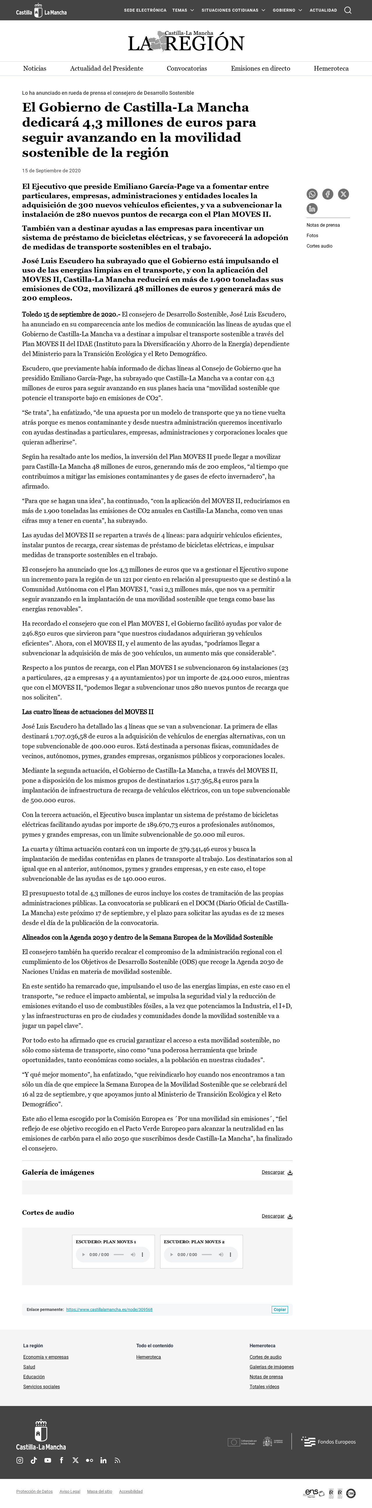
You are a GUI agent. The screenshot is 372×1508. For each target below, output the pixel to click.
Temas (179, 10)
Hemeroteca (331, 68)
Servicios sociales (41, 1386)
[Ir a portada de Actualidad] (186, 43)
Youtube (48, 1460)
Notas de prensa (323, 225)
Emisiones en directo (260, 68)
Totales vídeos (264, 1386)
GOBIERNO (284, 10)
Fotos (312, 235)
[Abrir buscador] (348, 10)
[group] (113, 1252)
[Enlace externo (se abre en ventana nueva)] (329, 1493)
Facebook (62, 1460)
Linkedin (103, 1460)
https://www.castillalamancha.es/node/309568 (109, 1309)
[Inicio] (95, 1434)
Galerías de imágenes (272, 1367)
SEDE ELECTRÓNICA (145, 10)
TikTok (34, 1460)
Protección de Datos (34, 1491)
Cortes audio (319, 246)
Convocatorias (187, 68)
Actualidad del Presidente (106, 68)
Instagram (20, 1460)
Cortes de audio (266, 1357)
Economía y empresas (46, 1357)
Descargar (273, 1172)
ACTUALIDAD (323, 10)
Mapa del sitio (99, 1491)
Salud (29, 1367)
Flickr (89, 1460)
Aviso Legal (70, 1491)
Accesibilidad (131, 1491)
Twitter (76, 1460)
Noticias (34, 68)
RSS (117, 1460)
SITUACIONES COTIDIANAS (230, 10)
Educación (34, 1377)
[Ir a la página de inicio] (41, 10)
